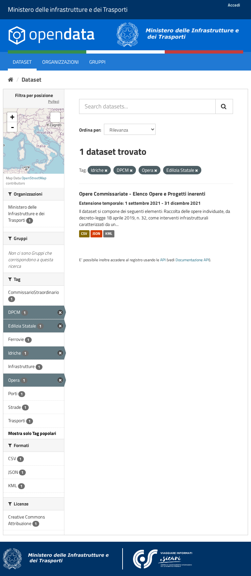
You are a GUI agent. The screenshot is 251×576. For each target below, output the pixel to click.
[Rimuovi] (106, 170)
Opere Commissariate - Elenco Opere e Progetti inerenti (142, 194)
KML (108, 233)
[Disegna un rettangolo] (55, 117)
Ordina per (89, 129)
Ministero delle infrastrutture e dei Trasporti (67, 9)
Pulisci (53, 101)
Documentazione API (192, 260)
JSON (96, 233)
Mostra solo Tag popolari (32, 433)
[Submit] (224, 106)
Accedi (234, 5)
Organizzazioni (60, 62)
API (163, 260)
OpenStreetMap (34, 178)
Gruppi (97, 62)
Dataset (22, 62)
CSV (84, 233)
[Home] (10, 79)
